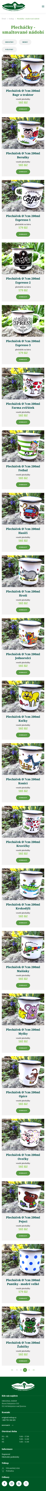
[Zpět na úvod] (13, 6)
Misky (25, 42)
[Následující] (33, 1370)
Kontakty (6, 1425)
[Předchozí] (12, 1370)
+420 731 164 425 (8, 1420)
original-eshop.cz (9, 1417)
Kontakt (6, 1412)
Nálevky (9, 49)
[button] (43, 6)
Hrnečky (9, 42)
